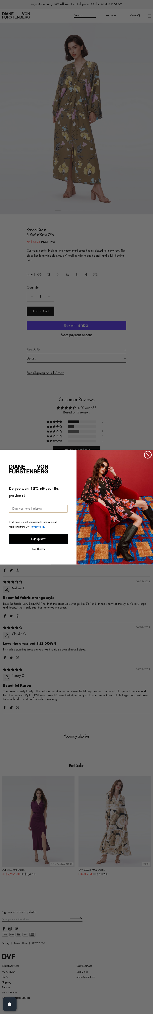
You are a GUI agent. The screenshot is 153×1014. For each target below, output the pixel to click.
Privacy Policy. (38, 526)
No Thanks (38, 549)
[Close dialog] (147, 454)
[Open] (10, 1004)
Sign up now (38, 538)
